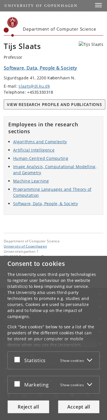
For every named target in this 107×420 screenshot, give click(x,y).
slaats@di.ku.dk (34, 86)
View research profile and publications (54, 104)
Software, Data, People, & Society (45, 203)
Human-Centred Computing (40, 158)
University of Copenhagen (25, 246)
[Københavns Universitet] (11, 27)
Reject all (28, 407)
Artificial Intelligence (33, 150)
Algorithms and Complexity (40, 141)
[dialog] (53, 338)
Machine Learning (31, 181)
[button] (98, 5)
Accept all (78, 407)
